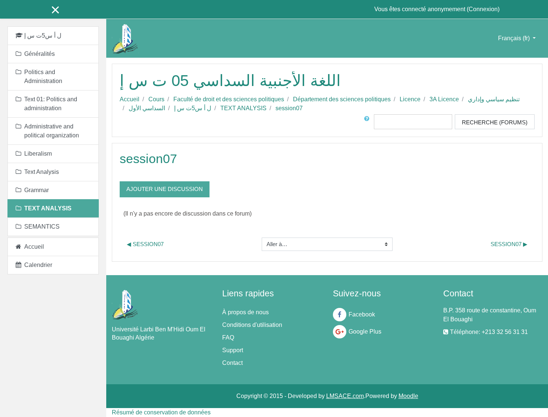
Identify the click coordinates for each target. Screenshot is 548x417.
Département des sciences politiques (342, 99)
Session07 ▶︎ (509, 244)
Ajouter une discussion (164, 189)
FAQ (228, 337)
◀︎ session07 (145, 244)
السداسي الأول (147, 108)
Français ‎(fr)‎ (514, 38)
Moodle (408, 396)
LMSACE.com (345, 396)
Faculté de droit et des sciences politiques (228, 99)
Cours (156, 99)
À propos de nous (245, 312)
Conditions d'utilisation (252, 325)
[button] (368, 121)
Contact (232, 363)
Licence (410, 99)
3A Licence (444, 99)
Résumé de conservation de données (161, 412)
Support (232, 350)
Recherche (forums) (494, 122)
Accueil (129, 99)
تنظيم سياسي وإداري (494, 99)
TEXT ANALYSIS (243, 108)
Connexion (483, 9)
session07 (289, 108)
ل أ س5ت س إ (192, 108)
